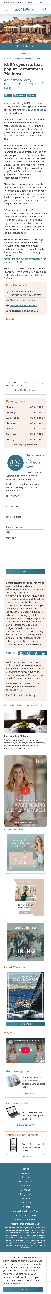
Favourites (20, 95)
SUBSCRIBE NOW (25, 1124)
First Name (12, 495)
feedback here (14, 689)
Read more (25, 1023)
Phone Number (15, 527)
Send (25, 571)
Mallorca (7, 58)
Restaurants (18, 58)
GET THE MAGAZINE (25, 1093)
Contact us (25, 1202)
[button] (8, 532)
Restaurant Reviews (33, 58)
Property (25, 1173)
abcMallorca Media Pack (25, 1211)
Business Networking (25, 1219)
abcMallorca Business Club (25, 1223)
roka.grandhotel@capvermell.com (22, 258)
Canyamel (38, 194)
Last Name (12, 506)
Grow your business (25, 1215)
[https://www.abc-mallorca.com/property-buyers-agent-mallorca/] (25, 897)
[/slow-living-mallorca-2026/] (25, 996)
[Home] (25, 9)
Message (11, 537)
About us (25, 1198)
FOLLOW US (25, 1156)
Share (32, 95)
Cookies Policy (17, 1283)
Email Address (14, 516)
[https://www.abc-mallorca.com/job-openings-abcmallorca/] (25, 942)
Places (25, 1168)
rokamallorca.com (27, 252)
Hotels (25, 1177)
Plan (9, 95)
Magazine (25, 1194)
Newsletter (25, 1206)
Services (25, 1189)
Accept (23, 1289)
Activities (25, 1185)
